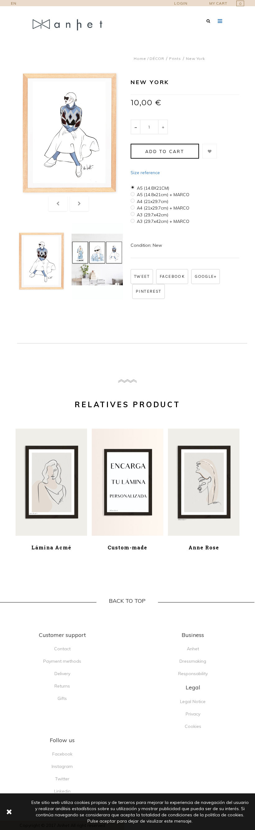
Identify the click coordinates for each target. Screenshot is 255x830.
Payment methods (62, 661)
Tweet (142, 276)
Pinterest (148, 291)
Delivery (62, 673)
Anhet (193, 649)
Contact (62, 649)
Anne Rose (203, 547)
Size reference (145, 172)
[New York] (41, 261)
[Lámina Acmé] (51, 482)
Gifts (62, 698)
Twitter (62, 779)
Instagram (62, 766)
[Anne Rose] (203, 482)
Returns (62, 686)
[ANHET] (71, 24)
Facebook (172, 276)
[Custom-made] (127, 482)
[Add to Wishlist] (209, 151)
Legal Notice (193, 701)
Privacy (193, 714)
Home (140, 58)
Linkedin (62, 791)
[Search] (208, 21)
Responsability (193, 673)
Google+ (205, 276)
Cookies (193, 726)
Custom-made (127, 547)
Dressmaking (192, 661)
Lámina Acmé (51, 547)
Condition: (141, 245)
